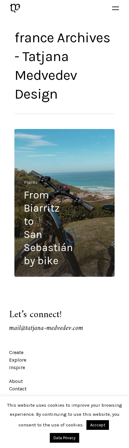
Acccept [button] (97, 425)
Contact (18, 389)
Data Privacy (64, 437)
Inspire (17, 367)
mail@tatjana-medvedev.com (46, 328)
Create (16, 352)
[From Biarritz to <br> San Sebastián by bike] (64, 203)
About (16, 381)
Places (31, 182)
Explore (17, 360)
